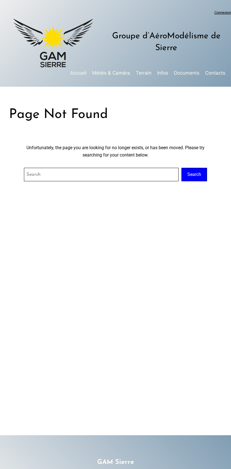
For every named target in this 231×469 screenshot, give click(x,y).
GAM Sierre (115, 462)
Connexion (222, 12)
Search (194, 174)
